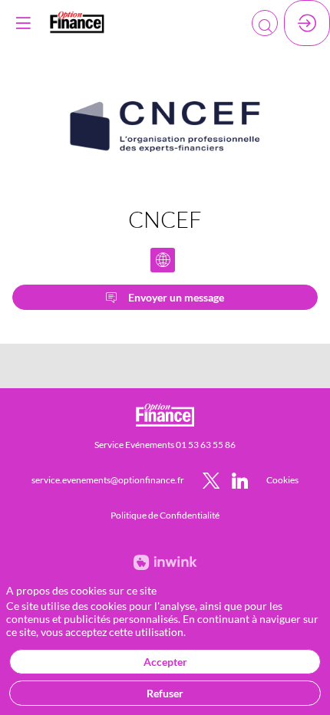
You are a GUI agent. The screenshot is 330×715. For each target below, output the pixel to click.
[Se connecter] (307, 23)
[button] (23, 23)
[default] (282, 479)
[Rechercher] (265, 23)
